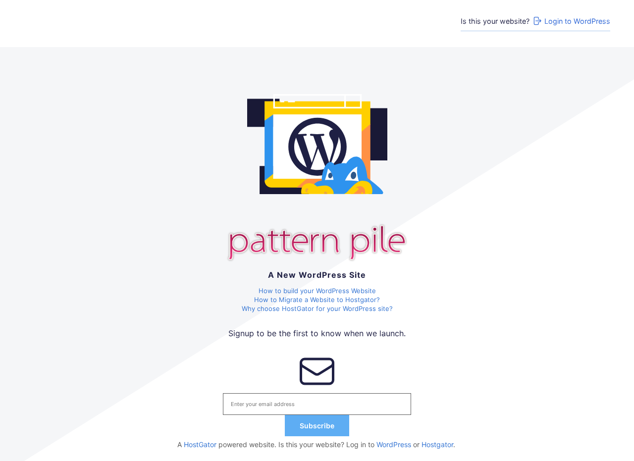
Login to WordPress (577, 21)
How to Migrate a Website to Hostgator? (317, 300)
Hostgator (437, 444)
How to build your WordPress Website (317, 291)
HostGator (200, 444)
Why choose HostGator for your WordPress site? (317, 308)
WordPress (393, 444)
